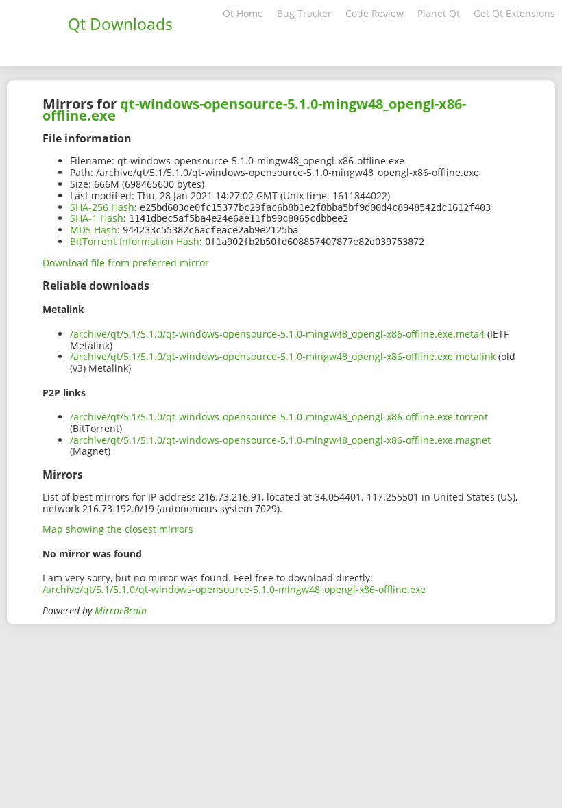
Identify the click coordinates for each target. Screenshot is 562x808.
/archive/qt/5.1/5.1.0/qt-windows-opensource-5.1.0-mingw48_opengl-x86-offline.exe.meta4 (277, 333)
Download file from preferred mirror (125, 262)
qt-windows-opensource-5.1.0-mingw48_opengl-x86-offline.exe (254, 109)
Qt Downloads (120, 24)
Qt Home (243, 13)
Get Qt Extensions (514, 13)
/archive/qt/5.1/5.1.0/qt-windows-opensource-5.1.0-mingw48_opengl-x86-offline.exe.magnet (280, 439)
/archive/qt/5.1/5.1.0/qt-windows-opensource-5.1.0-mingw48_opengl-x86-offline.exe (234, 589)
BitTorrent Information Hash (134, 241)
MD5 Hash (93, 229)
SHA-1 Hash (96, 218)
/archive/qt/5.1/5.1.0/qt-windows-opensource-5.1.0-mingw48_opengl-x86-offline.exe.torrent (279, 416)
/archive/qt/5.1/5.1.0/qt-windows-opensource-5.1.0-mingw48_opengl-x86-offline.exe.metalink (283, 356)
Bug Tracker (304, 13)
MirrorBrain (121, 610)
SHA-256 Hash (102, 207)
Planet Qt (438, 13)
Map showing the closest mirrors (117, 528)
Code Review (374, 13)
